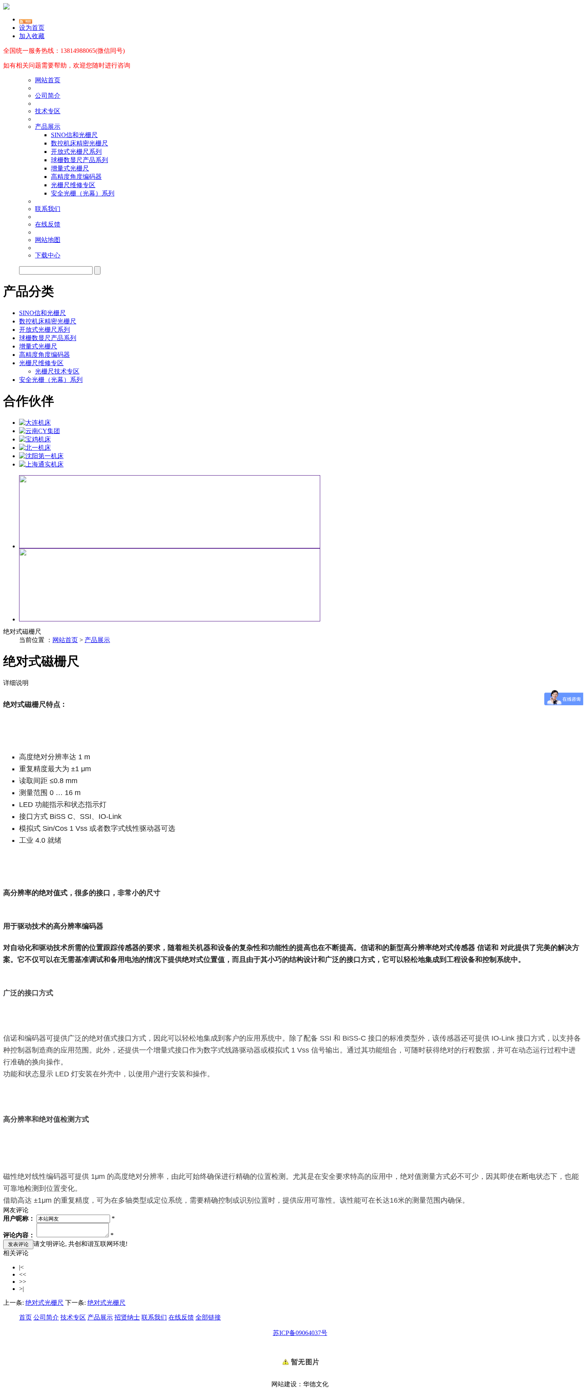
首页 (25, 1317)
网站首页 (47, 80)
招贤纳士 (127, 1317)
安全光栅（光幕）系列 (82, 193)
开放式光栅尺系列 (76, 151)
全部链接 (208, 1317)
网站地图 (47, 239)
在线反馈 (47, 224)
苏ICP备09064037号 (300, 1332)
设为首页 (31, 27)
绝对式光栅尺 (44, 1302)
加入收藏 (31, 36)
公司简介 (47, 95)
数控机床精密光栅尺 (79, 143)
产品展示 (47, 126)
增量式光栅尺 (70, 168)
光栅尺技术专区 (57, 371)
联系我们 (47, 208)
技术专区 (47, 111)
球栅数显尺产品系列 (79, 160)
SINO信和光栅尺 (74, 135)
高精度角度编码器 (76, 176)
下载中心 (47, 255)
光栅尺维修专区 (73, 185)
